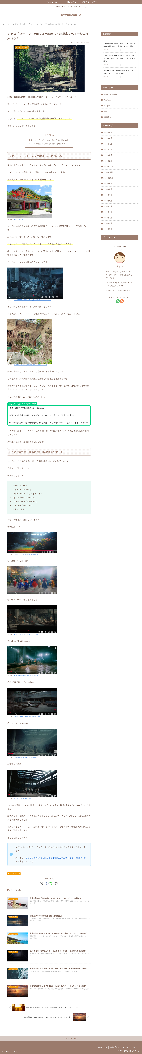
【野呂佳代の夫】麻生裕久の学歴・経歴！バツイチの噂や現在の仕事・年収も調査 (119, 58)
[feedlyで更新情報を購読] (118, 301)
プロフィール (102, 1047)
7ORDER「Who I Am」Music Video (25, 757)
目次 (46, 135)
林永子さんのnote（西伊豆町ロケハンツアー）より (30, 365)
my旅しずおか (18, 219)
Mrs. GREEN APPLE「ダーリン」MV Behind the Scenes (32, 300)
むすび (120, 266)
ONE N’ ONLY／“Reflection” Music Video (27, 716)
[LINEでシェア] (51, 883)
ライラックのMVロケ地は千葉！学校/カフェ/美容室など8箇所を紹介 (56, 858)
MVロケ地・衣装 (15, 873)
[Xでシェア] (42, 883)
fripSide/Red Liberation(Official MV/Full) (26, 675)
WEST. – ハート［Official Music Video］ (27, 554)
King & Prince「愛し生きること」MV (26, 634)
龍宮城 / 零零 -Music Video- (23, 798)
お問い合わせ (114, 1047)
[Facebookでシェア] (47, 883)
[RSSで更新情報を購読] (122, 301)
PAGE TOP (71, 1038)
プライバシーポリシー (130, 1047)
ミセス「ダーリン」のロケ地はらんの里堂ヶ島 (49, 140)
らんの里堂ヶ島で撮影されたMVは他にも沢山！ (50, 144)
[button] (56, 883)
